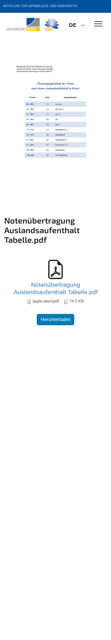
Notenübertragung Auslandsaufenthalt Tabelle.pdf (56, 288)
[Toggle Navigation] (98, 24)
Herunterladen (56, 319)
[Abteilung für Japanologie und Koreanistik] (32, 24)
